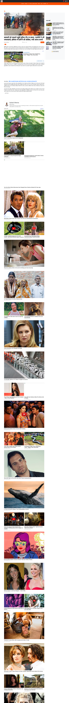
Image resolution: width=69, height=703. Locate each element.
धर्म (47, 3)
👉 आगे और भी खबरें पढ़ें (55, 51)
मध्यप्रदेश (26, 3)
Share (43, 42)
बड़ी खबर (22, 3)
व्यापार (41, 3)
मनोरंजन (39, 3)
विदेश (31, 3)
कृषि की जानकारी (34, 3)
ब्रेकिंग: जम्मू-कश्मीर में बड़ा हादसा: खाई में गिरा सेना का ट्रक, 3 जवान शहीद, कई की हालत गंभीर (23, 81)
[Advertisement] (32, 7)
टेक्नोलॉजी (44, 3)
